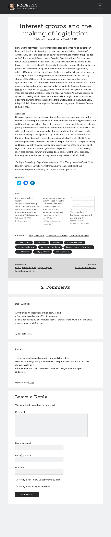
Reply (30, 334)
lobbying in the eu (42, 252)
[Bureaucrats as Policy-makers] (29, 209)
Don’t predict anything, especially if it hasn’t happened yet (33, 269)
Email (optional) (23, 455)
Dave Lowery (43, 58)
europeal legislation (74, 242)
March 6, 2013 (70, 39)
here (39, 78)
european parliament (26, 247)
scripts (18, 89)
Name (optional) (23, 443)
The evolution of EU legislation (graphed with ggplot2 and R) (81, 215)
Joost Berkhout (78, 58)
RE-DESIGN (27, 5)
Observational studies (56, 235)
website (66, 85)
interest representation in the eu (78, 247)
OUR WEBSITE (23, 304)
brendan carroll (24, 242)
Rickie (18, 349)
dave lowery (41, 242)
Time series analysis (79, 235)
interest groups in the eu (50, 247)
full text (44, 89)
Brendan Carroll (58, 58)
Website (19, 467)
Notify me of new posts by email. (34, 486)
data (76, 85)
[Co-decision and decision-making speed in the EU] (56, 210)
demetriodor (53, 39)
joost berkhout (23, 252)
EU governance (36, 235)
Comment (20, 412)
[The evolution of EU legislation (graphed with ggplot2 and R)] (82, 203)
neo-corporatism (62, 252)
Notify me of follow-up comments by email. (39, 479)
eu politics (56, 242)
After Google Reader (85, 267)
